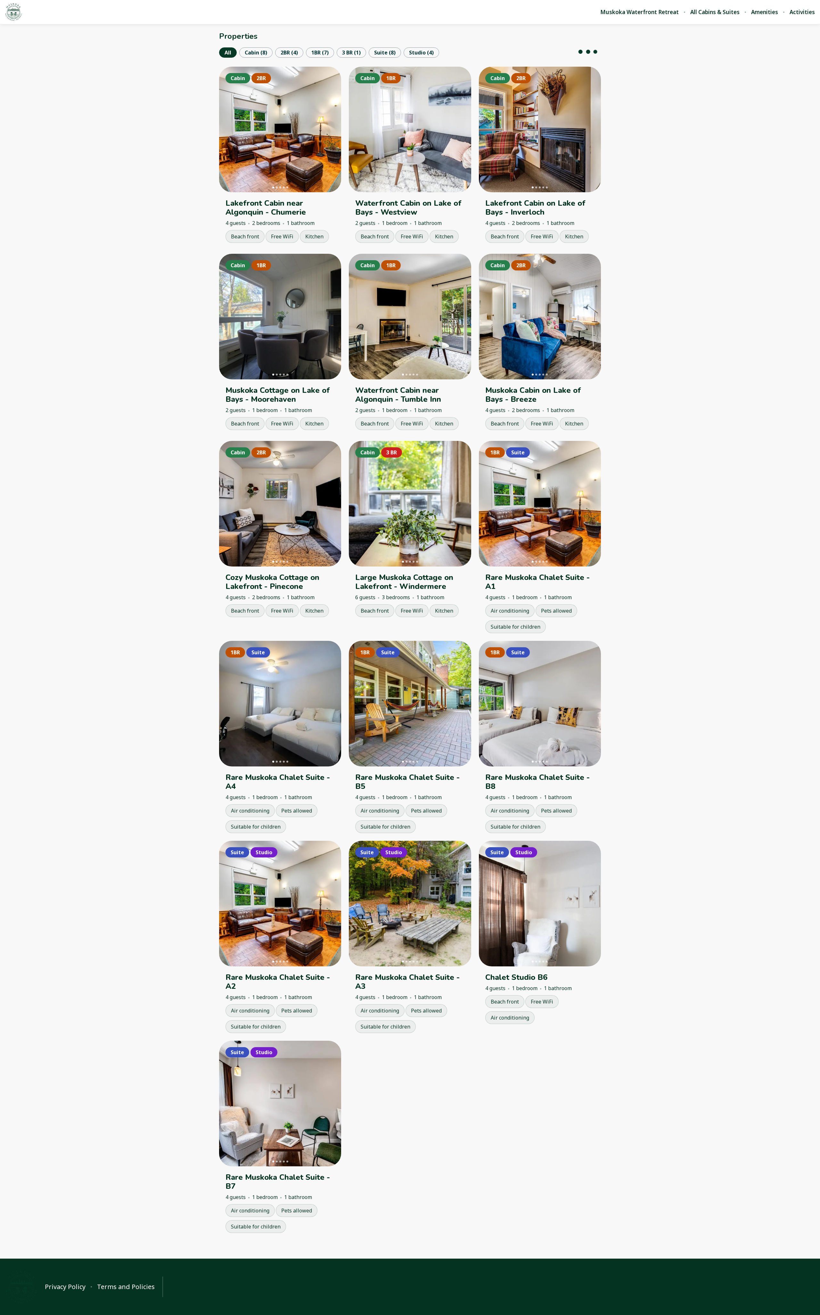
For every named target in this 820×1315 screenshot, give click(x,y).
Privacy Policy (65, 1287)
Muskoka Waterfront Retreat (639, 12)
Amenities (764, 12)
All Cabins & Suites (715, 12)
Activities (802, 12)
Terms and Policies (126, 1287)
